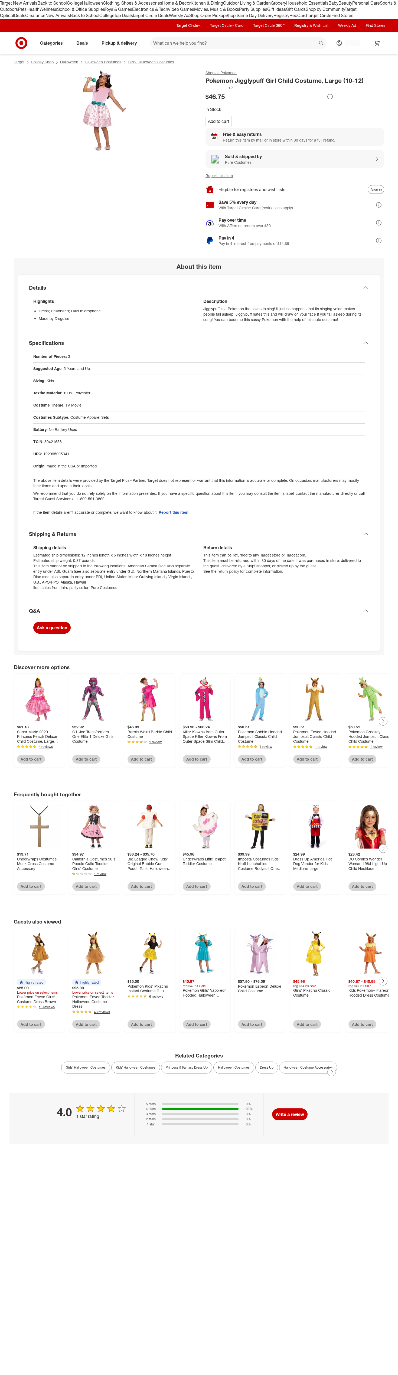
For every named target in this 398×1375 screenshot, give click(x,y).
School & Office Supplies (81, 9)
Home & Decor (176, 3)
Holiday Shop (42, 62)
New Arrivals (57, 15)
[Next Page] (383, 721)
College (74, 3)
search (321, 43)
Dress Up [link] (266, 1067)
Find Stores (342, 15)
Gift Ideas (276, 9)
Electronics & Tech (150, 9)
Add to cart (218, 121)
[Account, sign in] (350, 43)
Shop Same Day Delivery (249, 15)
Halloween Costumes (103, 62)
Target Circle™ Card (226, 25)
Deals (19, 15)
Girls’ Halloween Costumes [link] (86, 1067)
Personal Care (366, 3)
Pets (22, 9)
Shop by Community (325, 9)
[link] (219, 87)
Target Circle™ (188, 25)
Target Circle (319, 15)
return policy (228, 571)
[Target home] (21, 43)
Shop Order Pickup (207, 15)
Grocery (278, 3)
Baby (333, 3)
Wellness (48, 9)
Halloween (92, 3)
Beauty (345, 3)
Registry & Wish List (311, 25)
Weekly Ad (179, 15)
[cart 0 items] (377, 43)
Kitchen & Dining (207, 3)
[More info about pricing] (330, 96)
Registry (281, 15)
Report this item (219, 175)
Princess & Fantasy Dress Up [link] (187, 1067)
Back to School (52, 3)
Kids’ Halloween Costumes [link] (135, 1067)
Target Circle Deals (150, 15)
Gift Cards (296, 9)
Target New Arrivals (18, 3)
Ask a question (52, 627)
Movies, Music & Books (216, 9)
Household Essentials (307, 3)
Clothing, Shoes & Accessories (132, 3)
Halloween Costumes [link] (234, 1067)
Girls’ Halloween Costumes (151, 62)
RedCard (298, 15)
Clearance (35, 15)
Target (19, 62)
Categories (51, 42)
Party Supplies (253, 9)
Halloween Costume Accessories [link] (308, 1067)
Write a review (290, 1114)
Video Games (181, 9)
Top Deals (123, 15)
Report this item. (174, 512)
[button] (219, 87)
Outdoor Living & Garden (247, 3)
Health (33, 9)
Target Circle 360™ (269, 25)
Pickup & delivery (119, 42)
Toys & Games (118, 9)
